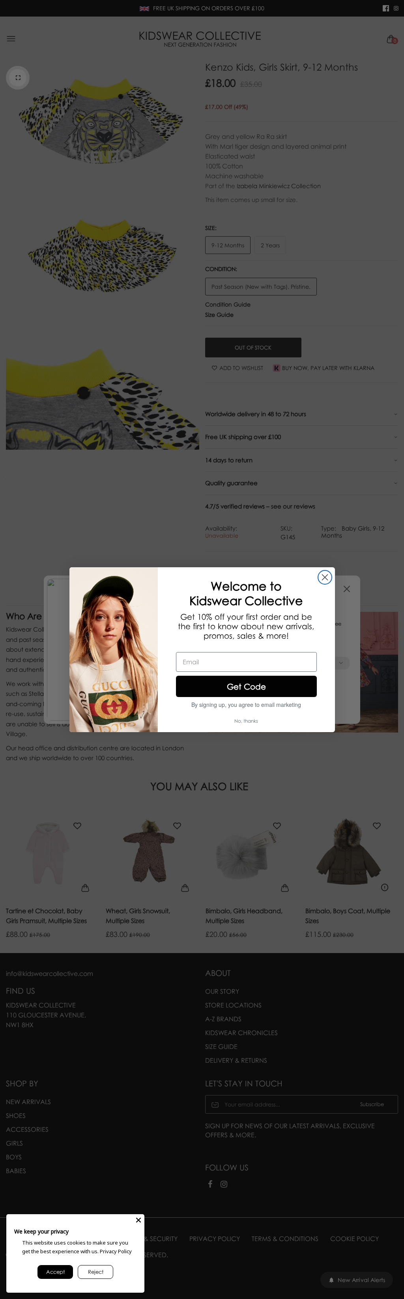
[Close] (138, 1220)
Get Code (246, 686)
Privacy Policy (116, 1251)
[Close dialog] (325, 577)
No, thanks (246, 721)
